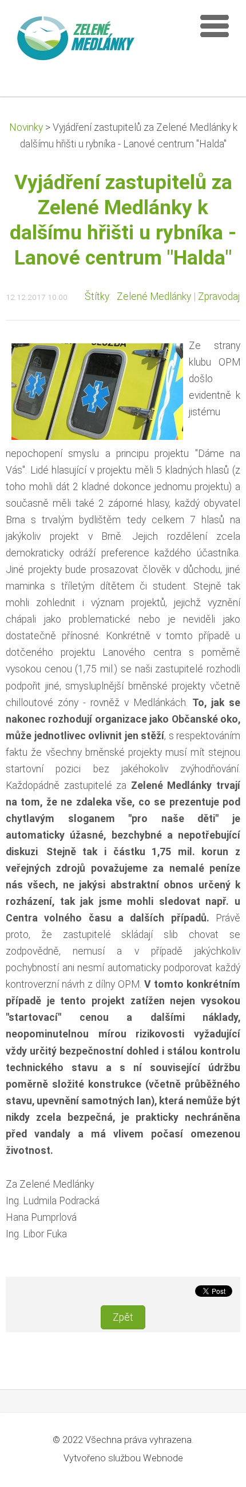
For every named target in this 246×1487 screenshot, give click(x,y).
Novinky (26, 127)
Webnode (163, 1458)
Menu (214, 26)
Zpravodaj (219, 296)
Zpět (123, 1317)
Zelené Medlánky (154, 296)
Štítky (97, 296)
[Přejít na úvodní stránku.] (97, 41)
